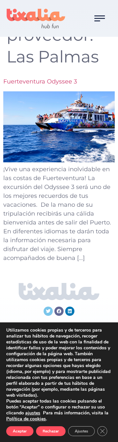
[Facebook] (59, 311)
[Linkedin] (69, 311)
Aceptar (20, 431)
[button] (99, 18)
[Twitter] (48, 311)
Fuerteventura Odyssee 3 (40, 81)
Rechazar (51, 431)
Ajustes (81, 431)
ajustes (32, 413)
